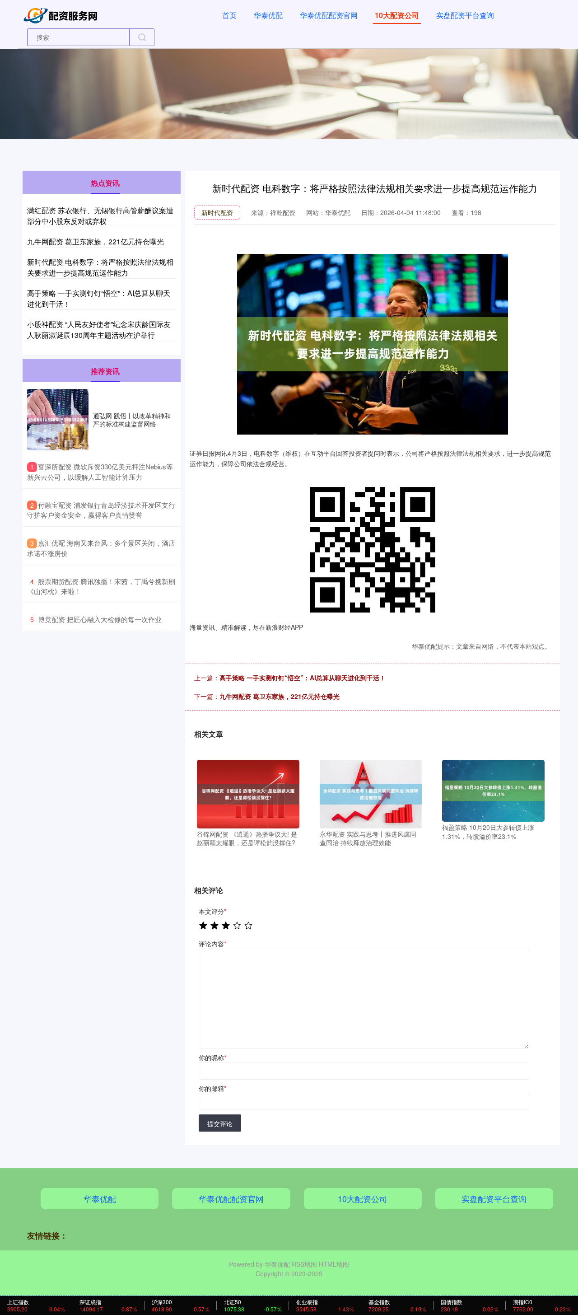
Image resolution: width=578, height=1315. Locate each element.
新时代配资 (217, 212)
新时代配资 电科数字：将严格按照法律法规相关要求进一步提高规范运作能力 (100, 267)
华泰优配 (268, 15)
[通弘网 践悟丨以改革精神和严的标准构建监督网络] (58, 419)
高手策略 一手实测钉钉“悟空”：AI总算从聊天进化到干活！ (302, 677)
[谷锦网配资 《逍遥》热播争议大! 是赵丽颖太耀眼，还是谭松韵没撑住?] (248, 793)
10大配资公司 (397, 15)
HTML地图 (334, 1263)
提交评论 (220, 1123)
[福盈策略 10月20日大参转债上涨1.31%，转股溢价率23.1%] (493, 789)
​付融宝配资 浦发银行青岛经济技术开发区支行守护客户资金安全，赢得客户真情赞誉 (101, 510)
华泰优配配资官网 (329, 15)
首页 (229, 15)
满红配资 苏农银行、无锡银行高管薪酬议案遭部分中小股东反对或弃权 (100, 215)
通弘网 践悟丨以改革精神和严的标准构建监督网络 (132, 419)
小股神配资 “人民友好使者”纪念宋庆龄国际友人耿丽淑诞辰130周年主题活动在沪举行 (99, 329)
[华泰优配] (62, 14)
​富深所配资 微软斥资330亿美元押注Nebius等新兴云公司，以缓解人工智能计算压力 (100, 472)
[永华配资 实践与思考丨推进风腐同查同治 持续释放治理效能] (371, 793)
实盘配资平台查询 (465, 15)
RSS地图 (304, 1263)
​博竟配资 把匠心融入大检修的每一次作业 (100, 619)
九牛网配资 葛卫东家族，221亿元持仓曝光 (279, 696)
